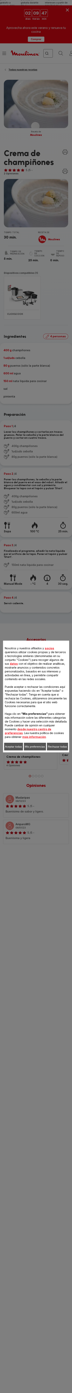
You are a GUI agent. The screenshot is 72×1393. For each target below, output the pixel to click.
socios (49, 648)
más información (34, 737)
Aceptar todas (13, 746)
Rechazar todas (57, 746)
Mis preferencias (35, 746)
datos (14, 663)
